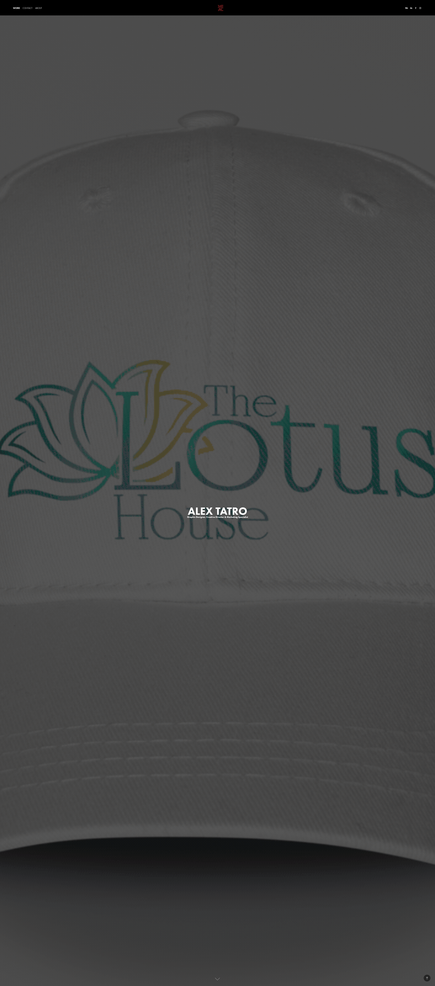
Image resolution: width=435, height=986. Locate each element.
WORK (16, 8)
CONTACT (27, 8)
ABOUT (38, 8)
